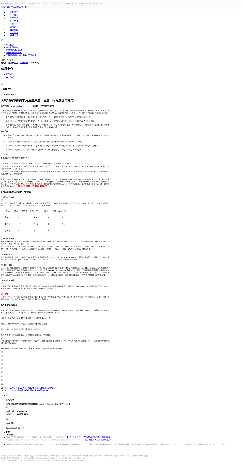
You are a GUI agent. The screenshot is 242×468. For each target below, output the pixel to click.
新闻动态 (10, 74)
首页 (16, 63)
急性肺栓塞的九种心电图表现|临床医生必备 (28, 390)
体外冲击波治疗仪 (14, 53)
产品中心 (14, 18)
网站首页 (14, 12)
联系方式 (14, 35)
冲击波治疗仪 (12, 47)
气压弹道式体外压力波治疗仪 (97, 437)
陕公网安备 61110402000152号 (98, 440)
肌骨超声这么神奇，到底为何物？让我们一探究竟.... (32, 388)
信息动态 (24, 63)
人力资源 (14, 32)
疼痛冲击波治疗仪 (14, 50)
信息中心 (14, 24)
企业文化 (14, 21)
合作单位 (14, 30)
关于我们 (14, 15)
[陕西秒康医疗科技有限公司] (14, 7)
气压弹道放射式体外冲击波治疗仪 (21, 55)
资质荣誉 (14, 27)
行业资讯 (10, 77)
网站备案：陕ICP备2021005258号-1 (66, 440)
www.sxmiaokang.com (20, 106)
